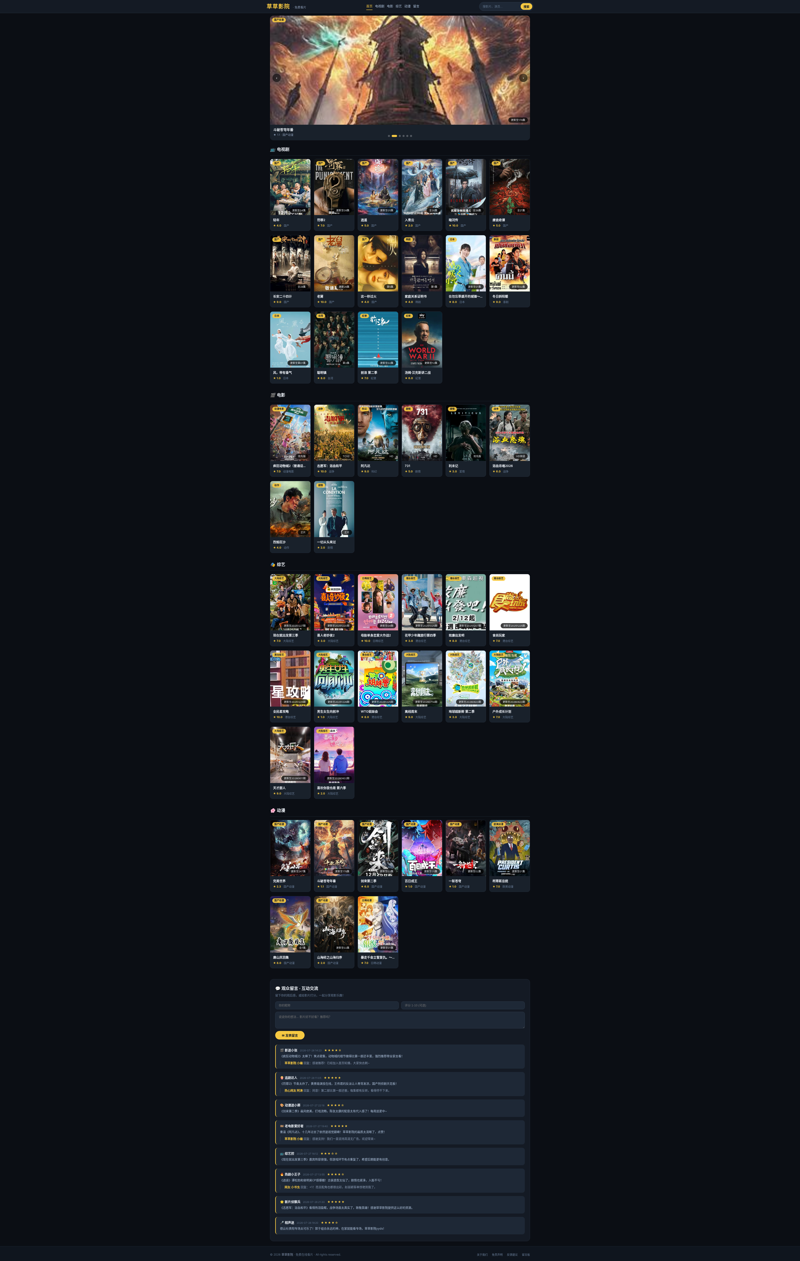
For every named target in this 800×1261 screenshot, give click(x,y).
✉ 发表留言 (290, 1035)
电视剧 (379, 6)
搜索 (526, 6)
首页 (369, 6)
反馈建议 (512, 1254)
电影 (390, 6)
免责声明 (497, 1254)
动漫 (407, 6)
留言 (416, 6)
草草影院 (286, 6)
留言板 (526, 1254)
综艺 (399, 6)
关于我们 (482, 1254)
